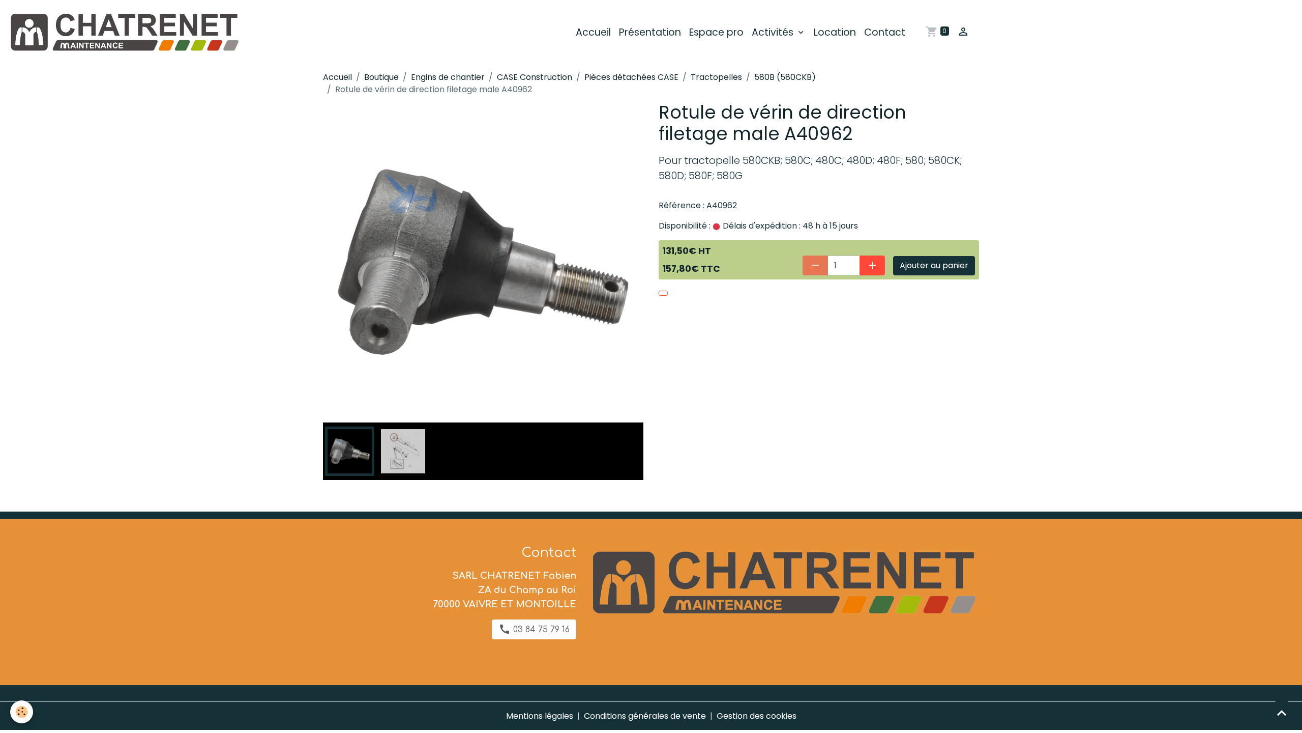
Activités (774, 32)
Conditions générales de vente (645, 716)
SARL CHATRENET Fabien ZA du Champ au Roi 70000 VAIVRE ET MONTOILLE (504, 590)
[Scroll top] (1281, 712)
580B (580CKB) (785, 77)
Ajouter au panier (934, 265)
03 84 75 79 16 (540, 629)
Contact (884, 32)
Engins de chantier (448, 77)
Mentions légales (539, 716)
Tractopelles (716, 77)
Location (835, 32)
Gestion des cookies (756, 716)
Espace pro (716, 32)
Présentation (650, 32)
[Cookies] (21, 711)
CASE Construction (534, 77)
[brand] (125, 32)
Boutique (381, 77)
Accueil (593, 32)
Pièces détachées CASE (631, 77)
